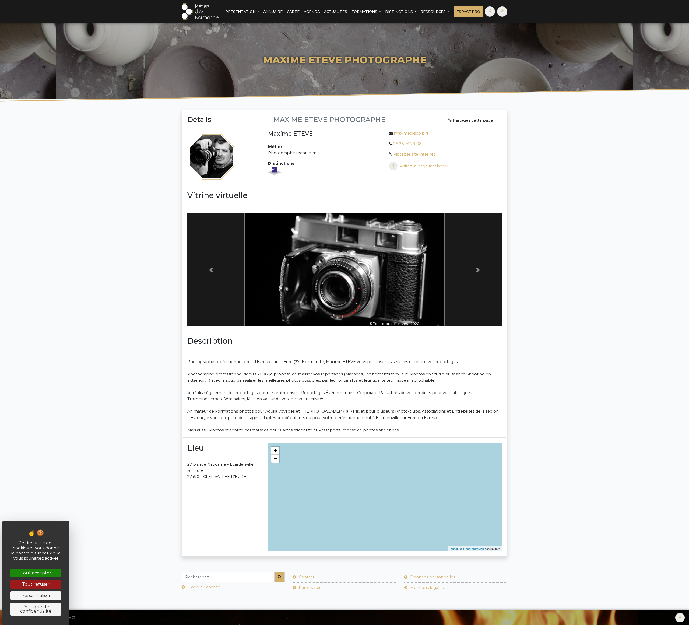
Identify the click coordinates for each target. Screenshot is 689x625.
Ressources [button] (433, 11)
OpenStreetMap (473, 548)
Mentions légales (427, 587)
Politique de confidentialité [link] (35, 609)
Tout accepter (35, 572)
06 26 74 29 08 (407, 143)
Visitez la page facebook (424, 166)
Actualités (335, 11)
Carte (293, 11)
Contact (306, 577)
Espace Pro (468, 11)
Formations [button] (364, 11)
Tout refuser (36, 584)
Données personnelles (432, 577)
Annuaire (273, 11)
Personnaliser (36, 595)
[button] (210, 269)
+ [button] (275, 450)
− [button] (275, 458)
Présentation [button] (240, 11)
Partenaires (310, 587)
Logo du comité (204, 587)
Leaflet (453, 548)
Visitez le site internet (414, 154)
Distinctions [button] (399, 11)
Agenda (312, 11)
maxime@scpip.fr (411, 133)
